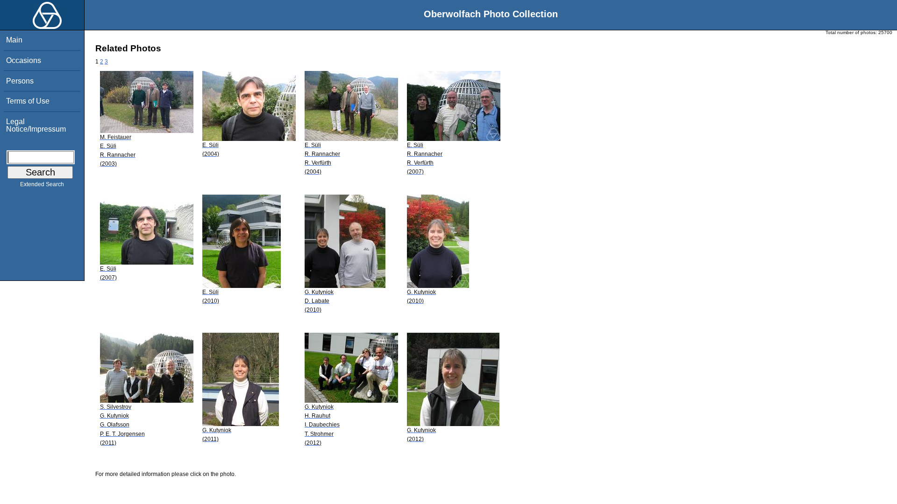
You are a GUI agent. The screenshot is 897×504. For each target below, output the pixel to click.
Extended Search (42, 184)
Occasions (23, 60)
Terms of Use (28, 101)
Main (14, 40)
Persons (20, 81)
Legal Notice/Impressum (36, 125)
